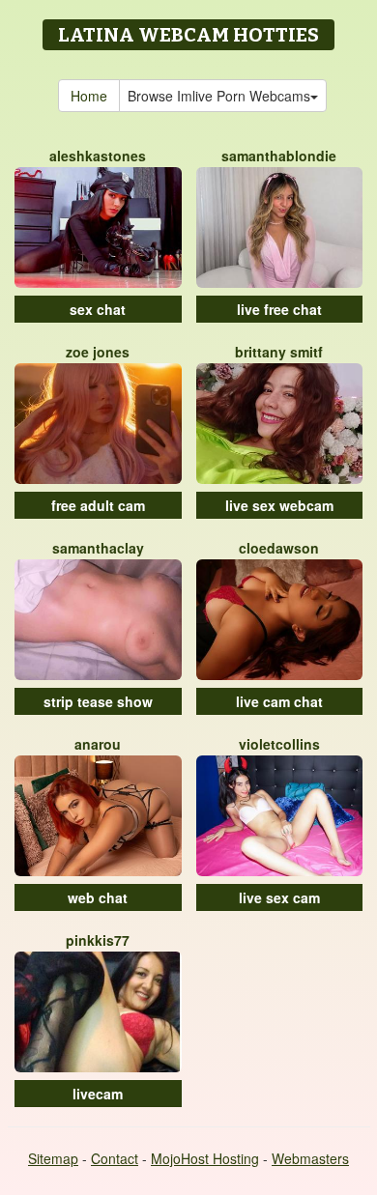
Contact (114, 1158)
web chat (98, 897)
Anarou (97, 744)
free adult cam (98, 505)
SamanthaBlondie (278, 155)
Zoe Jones (98, 351)
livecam (97, 1093)
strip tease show (98, 701)
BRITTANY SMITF (279, 351)
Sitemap (53, 1158)
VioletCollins (279, 744)
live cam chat (279, 701)
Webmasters (310, 1158)
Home (89, 95)
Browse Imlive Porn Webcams (219, 95)
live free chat (279, 309)
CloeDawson (279, 547)
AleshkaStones (97, 155)
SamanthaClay (98, 547)
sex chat (98, 309)
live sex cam (279, 897)
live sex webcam (279, 505)
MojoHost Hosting (205, 1158)
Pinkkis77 (98, 940)
